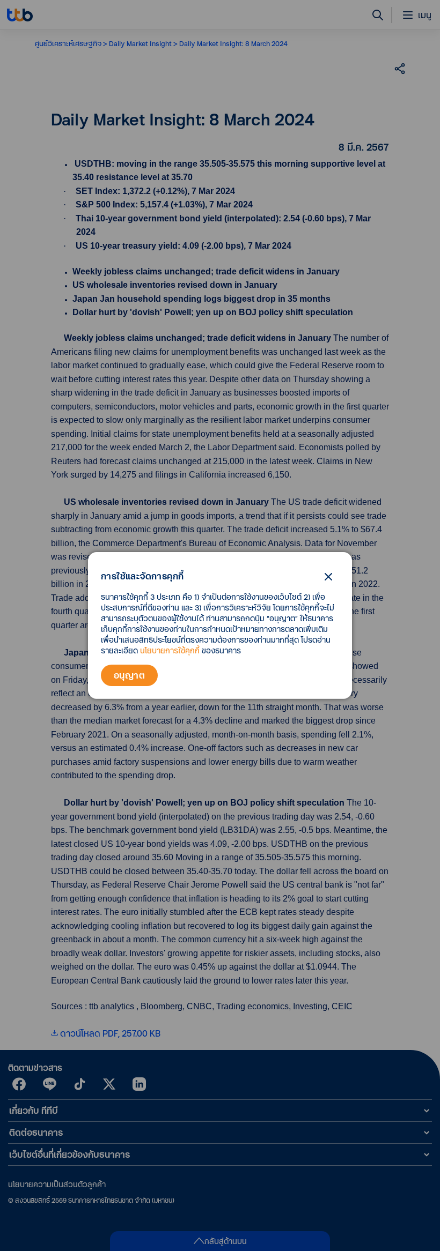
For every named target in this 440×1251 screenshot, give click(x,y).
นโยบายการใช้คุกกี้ (170, 650)
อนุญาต (129, 675)
